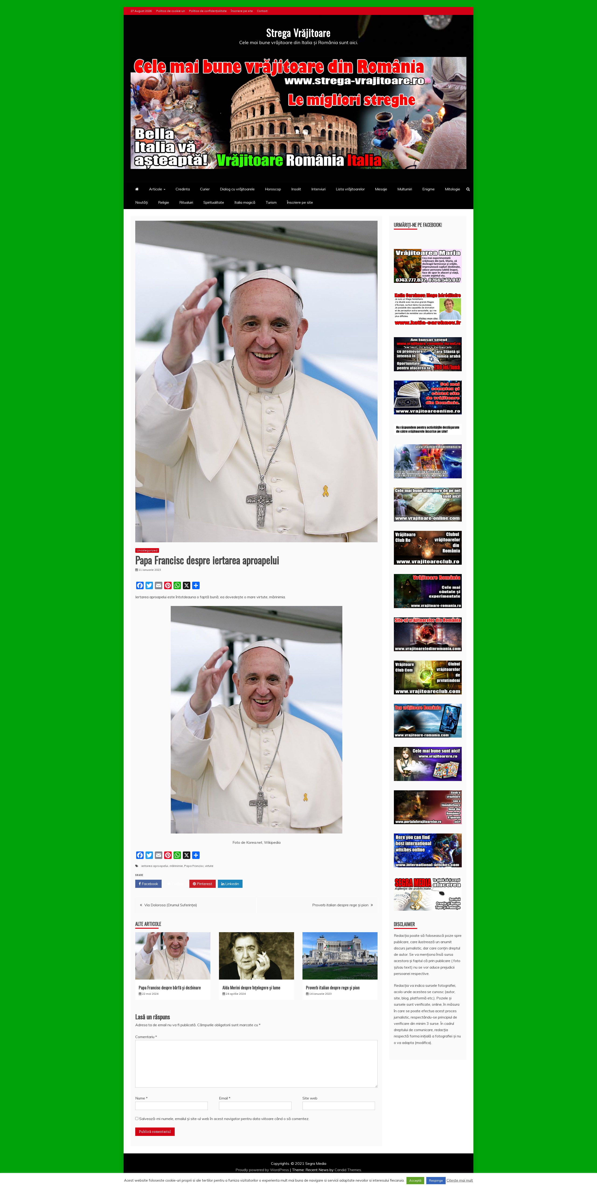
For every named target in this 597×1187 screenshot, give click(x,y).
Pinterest (204, 883)
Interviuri (318, 189)
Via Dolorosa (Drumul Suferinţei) (170, 905)
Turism (271, 202)
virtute (209, 866)
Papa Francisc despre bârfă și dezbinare (170, 987)
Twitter (177, 883)
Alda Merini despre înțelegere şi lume (251, 987)
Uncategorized (147, 550)
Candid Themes (348, 1169)
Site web (309, 1098)
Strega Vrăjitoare (298, 32)
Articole (155, 189)
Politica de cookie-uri (170, 11)
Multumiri (404, 189)
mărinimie (176, 866)
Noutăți (141, 202)
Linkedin (231, 883)
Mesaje (381, 189)
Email (224, 1098)
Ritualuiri (186, 202)
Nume (141, 1098)
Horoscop (273, 189)
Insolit (296, 189)
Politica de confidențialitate (208, 11)
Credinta (183, 189)
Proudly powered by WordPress (263, 1169)
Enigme (428, 189)
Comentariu (146, 1036)
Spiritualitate (213, 202)
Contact (262, 11)
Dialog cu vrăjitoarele (237, 189)
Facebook (149, 883)
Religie (163, 202)
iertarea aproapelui (154, 866)
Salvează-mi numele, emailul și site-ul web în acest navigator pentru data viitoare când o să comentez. (224, 1118)
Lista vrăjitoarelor (350, 189)
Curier (205, 189)
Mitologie (452, 189)
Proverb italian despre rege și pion (340, 905)
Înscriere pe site (242, 11)
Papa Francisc (194, 866)
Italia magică (244, 202)
